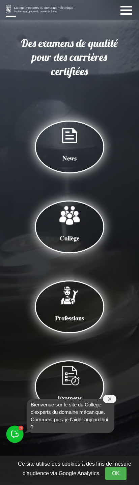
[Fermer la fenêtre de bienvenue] (109, 399)
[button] (14, 434)
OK (116, 473)
